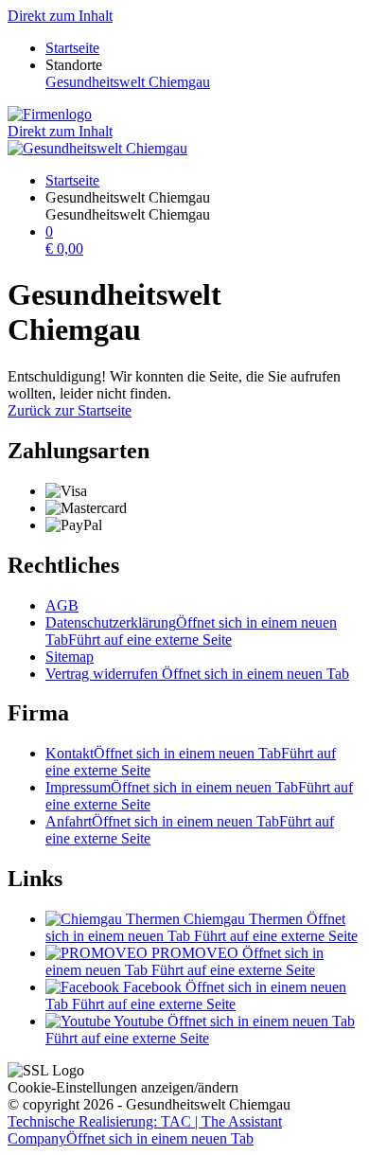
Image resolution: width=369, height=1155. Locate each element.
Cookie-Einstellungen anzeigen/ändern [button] (123, 1087)
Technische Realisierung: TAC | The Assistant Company (145, 1129)
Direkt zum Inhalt (60, 16)
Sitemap (69, 657)
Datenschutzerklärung (191, 631)
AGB (62, 605)
